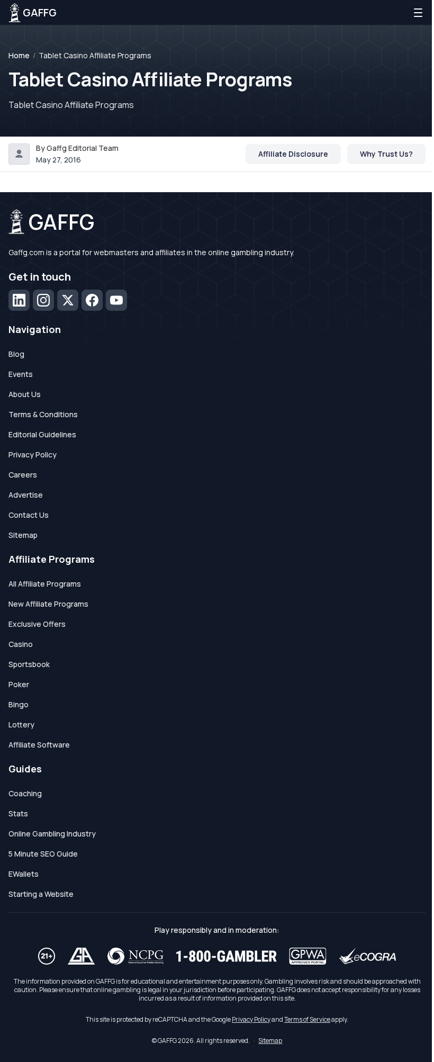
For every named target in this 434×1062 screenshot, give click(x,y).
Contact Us (28, 515)
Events (20, 374)
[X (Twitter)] (67, 300)
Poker (18, 684)
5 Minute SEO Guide (43, 854)
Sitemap (23, 535)
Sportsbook (29, 664)
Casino (20, 644)
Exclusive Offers (37, 624)
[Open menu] (418, 12)
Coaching (25, 793)
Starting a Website (41, 894)
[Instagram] (43, 300)
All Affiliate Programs (44, 584)
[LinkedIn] (19, 300)
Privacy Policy (32, 454)
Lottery (21, 724)
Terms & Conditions (43, 414)
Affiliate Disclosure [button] (293, 154)
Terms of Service (307, 1019)
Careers (22, 475)
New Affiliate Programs (48, 604)
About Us (24, 394)
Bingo (18, 704)
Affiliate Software (39, 745)
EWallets (23, 874)
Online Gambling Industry (52, 834)
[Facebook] (92, 300)
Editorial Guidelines (42, 434)
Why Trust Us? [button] (386, 154)
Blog (16, 354)
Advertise (25, 495)
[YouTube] (116, 300)
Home (19, 55)
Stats (18, 813)
